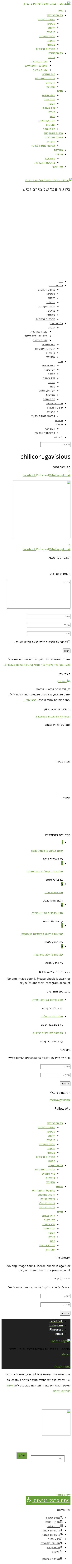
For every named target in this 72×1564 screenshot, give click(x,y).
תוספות (50, 32)
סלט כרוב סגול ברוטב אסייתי (44, 871)
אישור (9, 1385)
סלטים (51, 23)
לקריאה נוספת (61, 1391)
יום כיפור (49, 99)
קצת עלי (50, 158)
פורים (51, 112)
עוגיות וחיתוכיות (45, 78)
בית (60, 11)
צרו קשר (57, 167)
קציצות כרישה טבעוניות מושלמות (42, 934)
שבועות (50, 125)
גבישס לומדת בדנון (43, 146)
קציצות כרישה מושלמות (48, 954)
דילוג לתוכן (63, 1495)
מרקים (51, 40)
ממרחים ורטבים (45, 49)
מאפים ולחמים (46, 19)
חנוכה (51, 104)
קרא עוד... (29, 700)
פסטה (51, 1161)
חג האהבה (49, 129)
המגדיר (50, 141)
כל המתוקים (55, 53)
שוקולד (50, 87)
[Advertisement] (36, 240)
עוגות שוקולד (47, 1203)
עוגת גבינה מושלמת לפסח (47, 851)
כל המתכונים (55, 15)
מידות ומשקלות (53, 133)
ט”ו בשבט (48, 108)
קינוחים (50, 82)
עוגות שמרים (47, 1207)
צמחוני (51, 45)
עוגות (51, 57)
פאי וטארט (48, 74)
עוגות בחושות (39, 61)
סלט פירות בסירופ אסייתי (47, 1000)
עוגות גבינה (40, 70)
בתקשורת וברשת (45, 162)
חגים (60, 91)
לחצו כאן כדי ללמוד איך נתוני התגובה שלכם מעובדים (37, 665)
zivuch (66, 1354)
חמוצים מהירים (54, 892)
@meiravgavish (60, 1100)
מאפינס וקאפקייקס (35, 66)
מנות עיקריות (47, 36)
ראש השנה (48, 95)
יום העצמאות (47, 120)
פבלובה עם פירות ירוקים (48, 1033)
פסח (52, 116)
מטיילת (58, 150)
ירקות (51, 28)
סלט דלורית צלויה (52, 1016)
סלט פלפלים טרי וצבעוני (47, 913)
